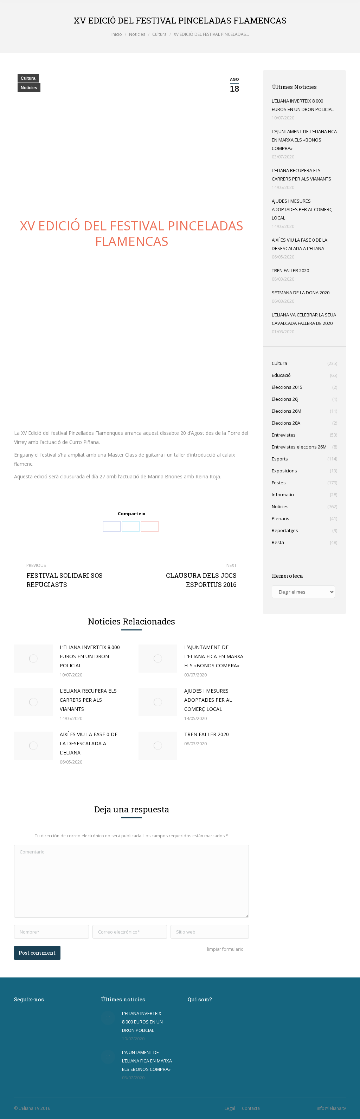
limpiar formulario (225, 949)
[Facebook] (112, 526)
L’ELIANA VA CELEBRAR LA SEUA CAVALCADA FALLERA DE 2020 (304, 319)
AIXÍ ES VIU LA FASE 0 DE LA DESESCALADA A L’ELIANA (88, 743)
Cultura (159, 34)
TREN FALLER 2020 (206, 734)
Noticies (137, 34)
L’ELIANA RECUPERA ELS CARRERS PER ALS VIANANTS (88, 699)
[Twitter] (131, 526)
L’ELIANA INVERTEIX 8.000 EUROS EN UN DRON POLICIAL (90, 656)
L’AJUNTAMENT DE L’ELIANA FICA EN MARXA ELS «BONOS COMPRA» (213, 656)
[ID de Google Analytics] (150, 526)
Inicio (116, 34)
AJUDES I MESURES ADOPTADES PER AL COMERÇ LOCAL (208, 699)
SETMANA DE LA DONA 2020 (300, 292)
